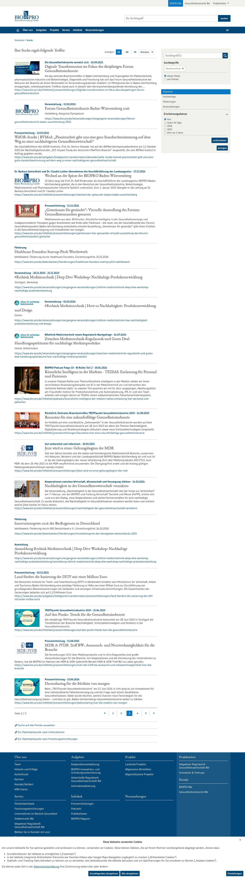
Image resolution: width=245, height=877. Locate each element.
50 (128, 53)
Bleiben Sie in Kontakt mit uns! (32, 832)
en (227, 30)
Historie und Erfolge (26, 769)
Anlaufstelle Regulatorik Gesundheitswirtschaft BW (86, 779)
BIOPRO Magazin (80, 818)
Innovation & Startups (191, 772)
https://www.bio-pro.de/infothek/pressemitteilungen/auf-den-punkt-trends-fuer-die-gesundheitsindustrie (75, 630)
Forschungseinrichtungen (29, 808)
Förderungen (169, 101)
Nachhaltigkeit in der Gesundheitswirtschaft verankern (86, 486)
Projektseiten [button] (220, 3)
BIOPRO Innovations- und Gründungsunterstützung (86, 771)
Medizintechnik (173, 68)
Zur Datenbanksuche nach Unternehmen (41, 732)
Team (17, 764)
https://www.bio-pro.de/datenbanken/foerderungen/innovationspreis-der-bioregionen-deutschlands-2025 (75, 533)
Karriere (19, 779)
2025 (169, 129)
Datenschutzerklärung (46, 866)
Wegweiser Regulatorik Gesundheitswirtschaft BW (29, 825)
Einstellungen (235, 873)
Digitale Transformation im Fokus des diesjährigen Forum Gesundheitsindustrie (89, 69)
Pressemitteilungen (82, 803)
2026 (169, 125)
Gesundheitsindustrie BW (197, 3)
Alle (169, 119)
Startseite (19, 40)
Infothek (77, 30)
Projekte (54, 30)
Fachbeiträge (169, 96)
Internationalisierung (83, 786)
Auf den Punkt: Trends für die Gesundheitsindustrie (85, 615)
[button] (226, 114)
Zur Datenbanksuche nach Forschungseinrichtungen (48, 739)
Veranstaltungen (95, 30)
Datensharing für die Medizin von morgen (77, 684)
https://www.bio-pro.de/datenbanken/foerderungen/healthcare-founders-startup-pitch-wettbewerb (72, 261)
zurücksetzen (219, 140)
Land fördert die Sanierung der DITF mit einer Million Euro (60, 577)
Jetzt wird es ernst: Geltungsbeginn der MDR (79, 449)
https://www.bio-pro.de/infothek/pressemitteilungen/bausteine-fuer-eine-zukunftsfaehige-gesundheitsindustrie (79, 432)
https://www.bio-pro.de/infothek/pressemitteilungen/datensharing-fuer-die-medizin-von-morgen (70, 702)
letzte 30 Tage (174, 122)
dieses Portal (173, 75)
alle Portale (173, 79)
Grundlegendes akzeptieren (104, 873)
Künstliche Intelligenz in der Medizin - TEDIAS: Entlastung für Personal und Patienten (101, 374)
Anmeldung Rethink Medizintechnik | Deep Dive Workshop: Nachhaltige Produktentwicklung (70, 551)
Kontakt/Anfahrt (24, 784)
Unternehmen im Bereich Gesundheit (35, 813)
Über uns (28, 30)
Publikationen (79, 813)
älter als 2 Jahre (175, 132)
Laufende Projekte (135, 764)
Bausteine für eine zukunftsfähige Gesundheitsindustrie (87, 418)
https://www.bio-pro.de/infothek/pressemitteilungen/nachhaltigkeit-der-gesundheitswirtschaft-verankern (75, 508)
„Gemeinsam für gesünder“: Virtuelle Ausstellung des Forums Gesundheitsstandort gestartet (92, 212)
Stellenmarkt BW (24, 818)
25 (120, 53)
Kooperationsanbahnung (85, 764)
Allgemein (168, 91)
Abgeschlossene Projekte (139, 774)
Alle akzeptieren (130, 873)
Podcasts (76, 808)
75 (136, 53)
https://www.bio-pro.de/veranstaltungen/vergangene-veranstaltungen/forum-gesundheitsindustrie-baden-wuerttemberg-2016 (75, 120)
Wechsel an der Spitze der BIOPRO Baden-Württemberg (88, 176)
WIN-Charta (21, 789)
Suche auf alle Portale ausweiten (36, 725)
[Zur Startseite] (27, 16)
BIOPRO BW (175, 3)
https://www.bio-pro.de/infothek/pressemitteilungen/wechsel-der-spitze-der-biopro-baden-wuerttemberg (75, 194)
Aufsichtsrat (21, 774)
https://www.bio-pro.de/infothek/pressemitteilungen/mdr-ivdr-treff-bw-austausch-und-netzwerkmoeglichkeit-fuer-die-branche (83, 666)
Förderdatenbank (24, 803)
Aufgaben (41, 30)
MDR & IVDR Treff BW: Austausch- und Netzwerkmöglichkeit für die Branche (100, 648)
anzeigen (222, 148)
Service (66, 30)
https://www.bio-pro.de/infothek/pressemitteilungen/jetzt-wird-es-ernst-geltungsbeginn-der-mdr (71, 470)
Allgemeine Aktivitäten (138, 769)
